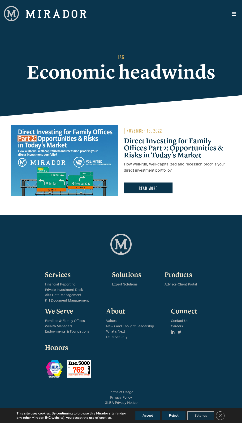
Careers (177, 325)
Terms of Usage (121, 391)
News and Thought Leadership (130, 325)
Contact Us (179, 320)
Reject (173, 415)
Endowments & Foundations (67, 331)
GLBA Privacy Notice (121, 402)
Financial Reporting (60, 283)
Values (111, 320)
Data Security (116, 336)
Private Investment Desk (64, 289)
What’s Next (115, 331)
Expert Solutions (125, 283)
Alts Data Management (63, 294)
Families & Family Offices (65, 320)
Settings (200, 415)
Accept (148, 415)
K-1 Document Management (67, 300)
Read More (148, 187)
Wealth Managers (58, 325)
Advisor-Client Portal (180, 283)
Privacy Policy (121, 397)
